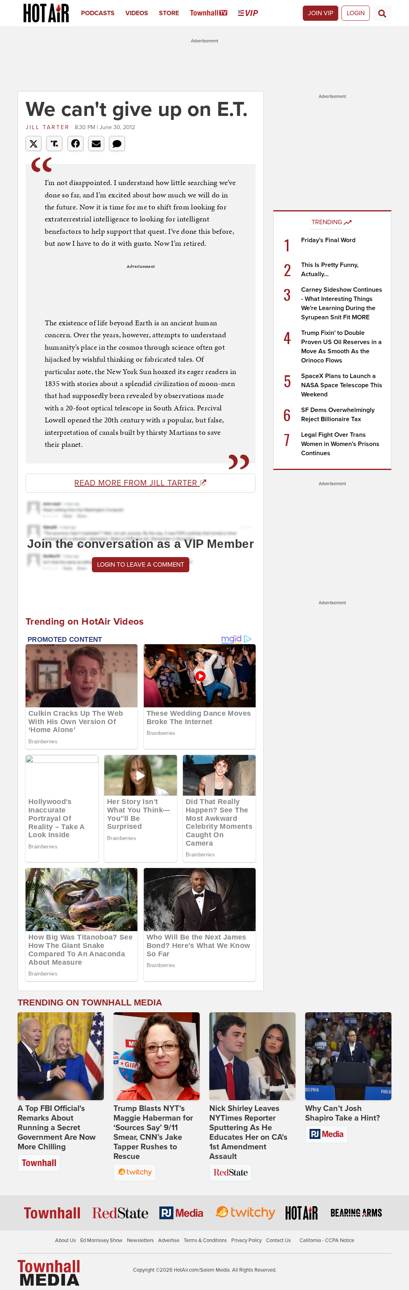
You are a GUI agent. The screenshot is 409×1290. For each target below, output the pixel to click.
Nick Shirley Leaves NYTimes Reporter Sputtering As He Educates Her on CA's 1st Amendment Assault (248, 1132)
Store (169, 13)
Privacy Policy (246, 1240)
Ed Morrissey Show (101, 1240)
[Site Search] (382, 13)
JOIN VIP (320, 13)
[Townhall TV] (214, 13)
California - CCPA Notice (327, 1240)
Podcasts (98, 13)
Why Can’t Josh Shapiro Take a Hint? (342, 1113)
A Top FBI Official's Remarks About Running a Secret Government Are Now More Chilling (56, 1128)
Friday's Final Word (328, 240)
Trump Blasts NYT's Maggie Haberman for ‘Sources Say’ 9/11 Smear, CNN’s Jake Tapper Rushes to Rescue (153, 1132)
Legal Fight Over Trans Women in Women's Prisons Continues (340, 444)
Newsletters (140, 1240)
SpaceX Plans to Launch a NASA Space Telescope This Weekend (341, 385)
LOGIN (356, 13)
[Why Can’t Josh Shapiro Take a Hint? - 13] (348, 1056)
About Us (65, 1240)
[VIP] (253, 13)
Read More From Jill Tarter (137, 483)
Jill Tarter (49, 127)
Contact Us (278, 1240)
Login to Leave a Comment (140, 565)
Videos (136, 13)
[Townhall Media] (48, 1272)
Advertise (168, 1240)
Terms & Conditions (205, 1240)
